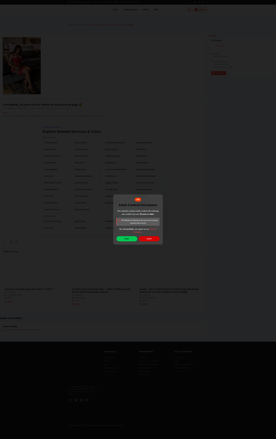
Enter (127, 239)
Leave (149, 239)
